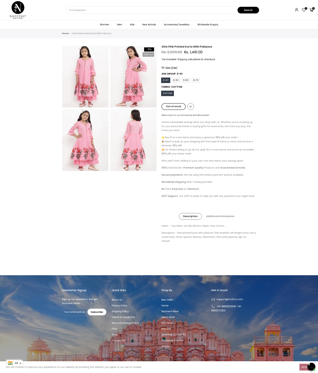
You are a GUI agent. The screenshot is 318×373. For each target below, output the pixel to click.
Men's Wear (168, 317)
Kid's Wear (167, 323)
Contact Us (118, 340)
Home (65, 33)
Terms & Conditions (123, 317)
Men (119, 24)
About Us (117, 299)
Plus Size (166, 328)
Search (248, 10)
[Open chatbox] (311, 367)
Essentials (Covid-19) (173, 334)
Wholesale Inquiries (172, 340)
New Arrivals (149, 24)
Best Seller (167, 299)
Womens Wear (170, 311)
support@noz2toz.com (230, 299)
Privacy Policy (119, 305)
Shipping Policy (120, 311)
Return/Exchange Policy (125, 323)
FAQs (115, 328)
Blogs (115, 334)
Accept (306, 367)
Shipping (182, 59)
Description (190, 216)
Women (104, 24)
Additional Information (220, 216)
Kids (132, 24)
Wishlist (165, 346)
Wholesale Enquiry (207, 24)
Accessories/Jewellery (176, 24)
